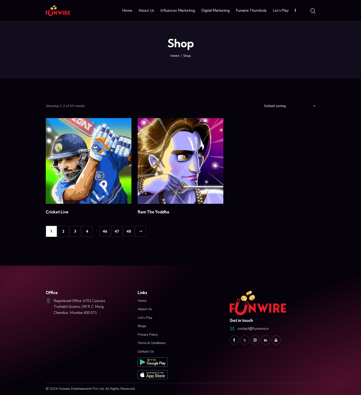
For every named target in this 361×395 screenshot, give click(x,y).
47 (116, 231)
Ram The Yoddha (153, 211)
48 (128, 231)
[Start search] (312, 11)
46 (105, 231)
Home (174, 56)
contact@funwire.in (253, 328)
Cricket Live (57, 211)
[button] (83, 161)
